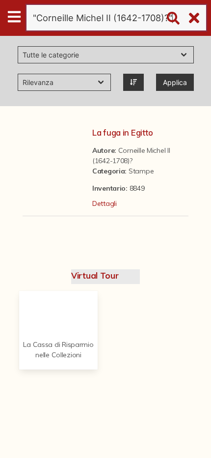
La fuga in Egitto (122, 132)
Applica (175, 82)
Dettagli (104, 203)
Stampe (141, 171)
